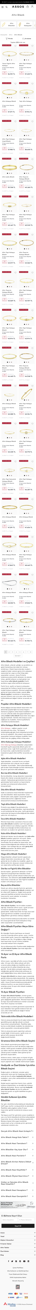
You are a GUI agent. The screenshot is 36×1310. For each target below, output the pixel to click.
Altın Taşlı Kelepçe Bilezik (25, 64)
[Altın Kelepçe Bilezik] (9, 90)
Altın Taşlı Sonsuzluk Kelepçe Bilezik (9, 480)
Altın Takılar (4, 1247)
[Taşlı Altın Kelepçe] (26, 90)
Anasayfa (3, 35)
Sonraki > (18, 656)
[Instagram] (16, 1261)
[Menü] (2, 7)
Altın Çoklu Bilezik (8, 177)
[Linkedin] (28, 1261)
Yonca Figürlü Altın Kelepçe (8, 64)
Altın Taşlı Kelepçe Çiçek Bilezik (8, 140)
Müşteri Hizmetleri (7, 1240)
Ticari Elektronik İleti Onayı (18, 1274)
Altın (10, 35)
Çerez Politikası (18, 1267)
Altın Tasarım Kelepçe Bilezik (24, 178)
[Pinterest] (20, 1261)
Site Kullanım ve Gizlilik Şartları (18, 1271)
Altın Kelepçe (5, 728)
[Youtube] (24, 1261)
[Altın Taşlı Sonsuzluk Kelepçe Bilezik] (9, 468)
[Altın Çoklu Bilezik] (9, 166)
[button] (7, 59)
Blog (2, 1255)
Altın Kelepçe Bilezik (9, 101)
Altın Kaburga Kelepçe (9, 745)
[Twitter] (12, 1261)
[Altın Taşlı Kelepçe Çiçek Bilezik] (9, 128)
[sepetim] (27, 6)
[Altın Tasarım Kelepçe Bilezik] (26, 166)
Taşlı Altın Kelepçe (25, 101)
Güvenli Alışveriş (18, 1281)
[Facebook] (8, 1261)
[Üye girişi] (32, 6)
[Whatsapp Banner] (18, 1205)
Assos (2, 1233)
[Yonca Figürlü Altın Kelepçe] (9, 52)
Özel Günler (4, 1251)
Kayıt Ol (18, 1226)
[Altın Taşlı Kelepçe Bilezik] (26, 52)
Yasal (2, 1236)
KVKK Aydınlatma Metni (18, 1277)
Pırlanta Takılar (6, 1244)
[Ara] (6, 7)
